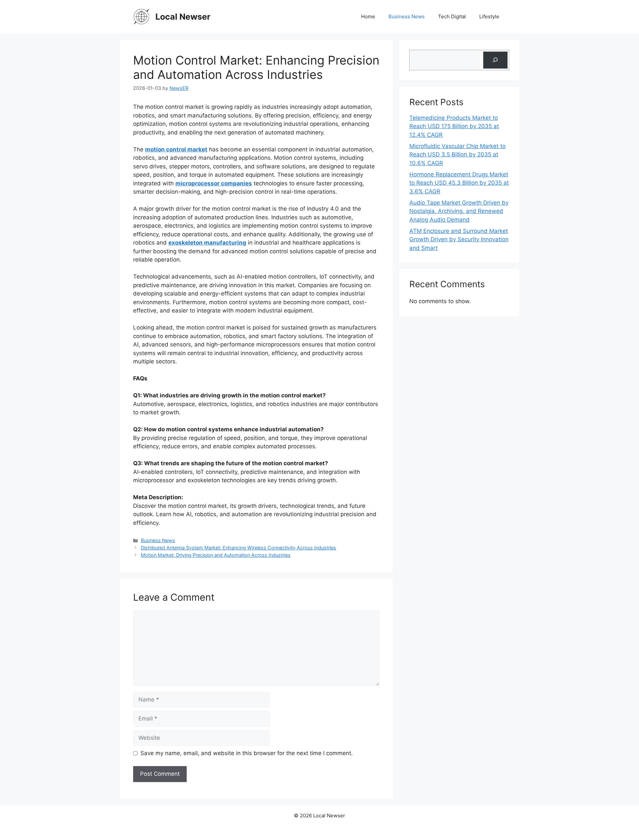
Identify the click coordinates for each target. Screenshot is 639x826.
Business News (406, 16)
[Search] (495, 60)
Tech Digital (452, 16)
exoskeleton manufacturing (207, 242)
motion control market (176, 149)
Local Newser (182, 17)
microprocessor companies (213, 183)
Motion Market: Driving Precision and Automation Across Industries (216, 555)
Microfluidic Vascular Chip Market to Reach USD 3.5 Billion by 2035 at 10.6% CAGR (457, 154)
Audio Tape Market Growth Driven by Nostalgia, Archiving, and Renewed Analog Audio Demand (459, 211)
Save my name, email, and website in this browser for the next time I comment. (246, 753)
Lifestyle (489, 16)
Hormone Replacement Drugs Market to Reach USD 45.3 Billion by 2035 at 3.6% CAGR (459, 183)
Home (368, 16)
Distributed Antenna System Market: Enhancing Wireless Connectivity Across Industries (238, 547)
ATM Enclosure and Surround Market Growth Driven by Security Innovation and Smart (459, 239)
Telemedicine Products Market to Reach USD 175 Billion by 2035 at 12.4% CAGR (454, 126)
